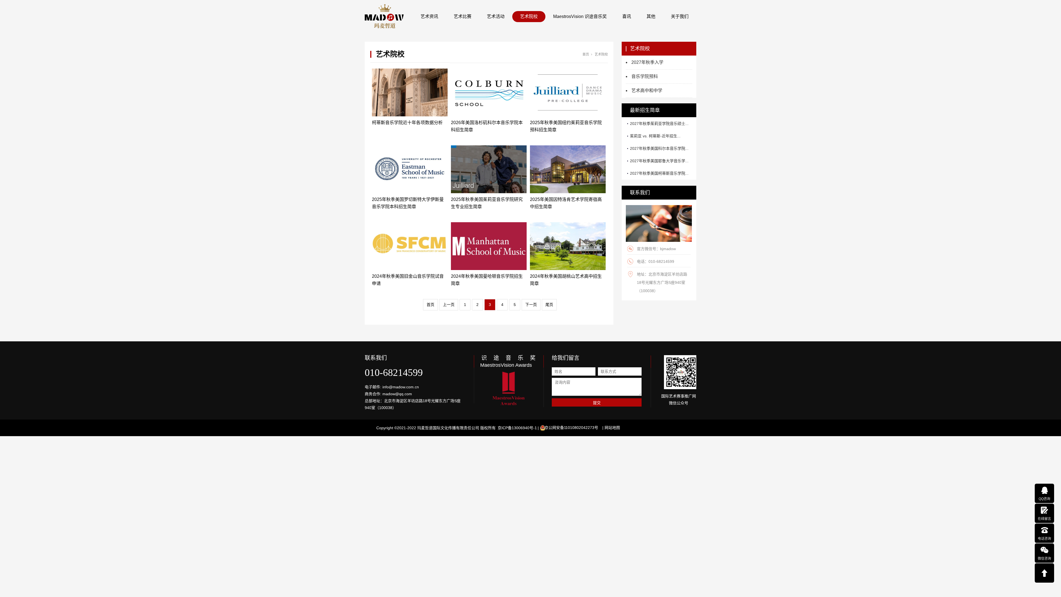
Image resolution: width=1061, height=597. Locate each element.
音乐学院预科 (644, 76)
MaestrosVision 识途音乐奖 (580, 16)
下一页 (531, 304)
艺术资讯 (429, 16)
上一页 (449, 304)
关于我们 (680, 16)
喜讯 (626, 16)
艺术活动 (496, 16)
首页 (585, 54)
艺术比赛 (462, 16)
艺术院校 (529, 16)
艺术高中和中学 (646, 90)
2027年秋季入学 (647, 62)
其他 (651, 16)
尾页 (549, 304)
